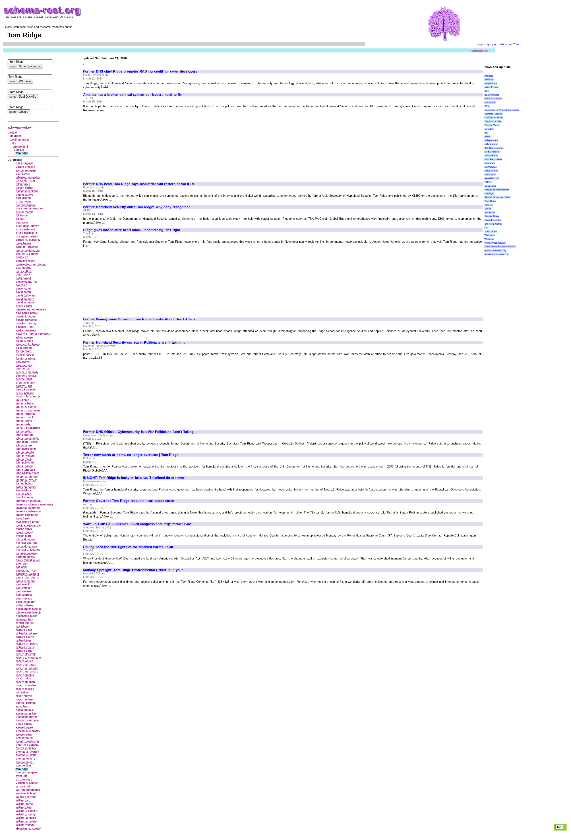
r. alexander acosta (28, 608)
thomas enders (25, 758)
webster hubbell (26, 793)
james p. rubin (25, 417)
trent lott (21, 776)
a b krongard (24, 163)
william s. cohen (26, 821)
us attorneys (24, 779)
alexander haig (25, 180)
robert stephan (25, 682)
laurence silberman (28, 501)
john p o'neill (24, 459)
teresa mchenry (26, 748)
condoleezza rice (27, 281)
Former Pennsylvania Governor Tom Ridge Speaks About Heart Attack (139, 319)
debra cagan (24, 306)
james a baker (25, 403)
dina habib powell (27, 313)
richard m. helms (27, 643)
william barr (23, 800)
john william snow (27, 473)
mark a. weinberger (28, 525)
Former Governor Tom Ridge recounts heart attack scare (128, 501)
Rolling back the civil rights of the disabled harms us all (128, 547)
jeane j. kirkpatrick (28, 428)
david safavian (25, 295)
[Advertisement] (120, 145)
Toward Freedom (493, 220)
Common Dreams (493, 114)
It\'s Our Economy (493, 148)
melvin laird (23, 535)
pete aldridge (24, 595)
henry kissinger (26, 389)
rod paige (22, 692)
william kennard (26, 817)
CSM (486, 106)
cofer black (23, 274)
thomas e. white (26, 755)
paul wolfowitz (25, 591)
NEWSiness (490, 167)
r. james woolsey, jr (28, 612)
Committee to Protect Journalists (501, 110)
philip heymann (25, 601)
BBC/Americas (491, 95)
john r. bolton (24, 466)
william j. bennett (26, 810)
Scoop (487, 208)
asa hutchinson (26, 205)
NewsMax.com (491, 178)
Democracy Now (492, 121)
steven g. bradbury (28, 730)
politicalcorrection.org (495, 250)
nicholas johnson (27, 553)
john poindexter (26, 462)
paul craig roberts (27, 577)
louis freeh (23, 518)
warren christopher (28, 789)
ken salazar (23, 494)
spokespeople (25, 710)
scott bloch (23, 706)
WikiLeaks (489, 235)
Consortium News (493, 117)
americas (16, 135)
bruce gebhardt (26, 229)
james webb (23, 424)
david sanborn (25, 299)
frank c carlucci (26, 358)
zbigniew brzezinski (28, 828)
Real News (490, 201)
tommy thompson (27, 772)
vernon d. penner (27, 783)
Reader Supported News (497, 197)
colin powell (23, 278)
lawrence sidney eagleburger (34, 504)
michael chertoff (26, 542)
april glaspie (24, 198)
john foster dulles (27, 441)
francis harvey (25, 354)
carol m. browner (27, 246)
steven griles (24, 734)
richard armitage (26, 633)
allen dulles (23, 184)
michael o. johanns (28, 549)
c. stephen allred (26, 236)
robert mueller (25, 675)
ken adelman (24, 490)
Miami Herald (491, 155)
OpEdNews (490, 186)
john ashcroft (24, 434)
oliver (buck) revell (28, 560)
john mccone (24, 445)
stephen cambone (27, 720)
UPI (486, 227)
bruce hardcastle (27, 232)
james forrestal (26, 413)
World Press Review (494, 243)
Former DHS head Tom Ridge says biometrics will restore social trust (138, 184)
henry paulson (25, 393)
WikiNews (489, 239)
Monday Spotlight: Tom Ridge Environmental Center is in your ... (135, 570)
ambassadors (24, 194)
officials (19, 149)
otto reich (22, 563)
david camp (23, 292)
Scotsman (489, 212)
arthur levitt (23, 201)
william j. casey (26, 814)
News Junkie (491, 170)
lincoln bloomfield (27, 514)
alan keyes (23, 173)
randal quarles (25, 622)
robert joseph (24, 661)
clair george (23, 267)
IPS (486, 133)
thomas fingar (25, 762)
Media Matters (491, 151)
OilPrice (488, 182)
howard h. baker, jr (28, 396)
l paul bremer (24, 497)
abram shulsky (25, 166)
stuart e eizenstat (27, 744)
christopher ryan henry (31, 264)
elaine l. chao (24, 340)
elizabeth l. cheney (28, 344)
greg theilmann (25, 382)
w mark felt (23, 786)
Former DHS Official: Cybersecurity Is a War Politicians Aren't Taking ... (140, 432)
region (13, 132)
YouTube (514, 44)
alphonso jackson (27, 191)
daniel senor (24, 288)
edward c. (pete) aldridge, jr (34, 334)
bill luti (20, 219)
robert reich (23, 678)
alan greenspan (26, 170)
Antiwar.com (490, 83)
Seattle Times (491, 216)
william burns (24, 804)
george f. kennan (27, 372)
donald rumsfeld (26, 319)
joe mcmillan (24, 431)
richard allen (24, 629)
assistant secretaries (29, 208)
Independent (491, 140)
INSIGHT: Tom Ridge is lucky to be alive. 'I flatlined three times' (134, 478)
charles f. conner (27, 253)
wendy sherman (26, 796)
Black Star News (493, 98)
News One (490, 174)
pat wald (21, 567)
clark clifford (24, 271)
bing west (22, 222)
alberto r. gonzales (28, 177)
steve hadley (24, 723)
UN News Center (493, 224)
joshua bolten (24, 483)
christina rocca (25, 260)
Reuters (488, 205)
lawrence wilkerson (28, 511)
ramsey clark (24, 619)
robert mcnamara (27, 671)
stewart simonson (27, 741)
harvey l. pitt (24, 386)
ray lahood (23, 626)
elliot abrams (24, 347)
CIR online (490, 102)
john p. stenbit (25, 452)
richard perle (24, 650)
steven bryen (24, 727)
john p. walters (25, 455)
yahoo (503, 44)
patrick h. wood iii (27, 574)
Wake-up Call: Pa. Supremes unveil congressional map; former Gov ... (138, 524)
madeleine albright (28, 522)
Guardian (489, 129)
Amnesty (488, 79)
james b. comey (26, 407)
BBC (486, 91)
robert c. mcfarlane (28, 657)
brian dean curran (27, 226)
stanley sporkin (26, 713)
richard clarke (25, 636)
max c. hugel (24, 532)
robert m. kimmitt (27, 668)
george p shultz (26, 375)
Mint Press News (493, 159)
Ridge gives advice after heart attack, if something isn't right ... (133, 230)
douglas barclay (26, 323)
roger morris (24, 695)
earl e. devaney (26, 330)
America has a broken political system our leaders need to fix (132, 94)
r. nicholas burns (26, 616)
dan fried (21, 285)
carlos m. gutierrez (28, 239)
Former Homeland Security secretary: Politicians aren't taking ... (134, 342)
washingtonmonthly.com (496, 254)
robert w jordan (26, 685)
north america (20, 139)
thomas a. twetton (27, 751)
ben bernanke (25, 212)
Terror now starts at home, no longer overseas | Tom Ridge (130, 455)
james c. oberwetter (29, 410)
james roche (24, 420)
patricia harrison (26, 570)
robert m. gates (26, 664)
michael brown (25, 539)
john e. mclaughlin (27, 438)
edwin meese (24, 337)
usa (14, 142)
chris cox (22, 257)
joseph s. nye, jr (26, 480)
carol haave (23, 243)
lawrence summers (28, 507)
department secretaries (31, 309)
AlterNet (488, 76)
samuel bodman (26, 702)
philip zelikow (24, 605)
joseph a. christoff (27, 476)
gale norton (23, 361)
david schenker (26, 302)
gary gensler (24, 365)
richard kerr (23, 640)
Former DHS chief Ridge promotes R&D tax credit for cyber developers (140, 71)
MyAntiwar (489, 163)
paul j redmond (25, 581)
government (20, 146)
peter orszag (24, 598)
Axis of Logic (491, 87)
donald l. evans (25, 316)
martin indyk (24, 528)
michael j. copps (26, 546)
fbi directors (24, 351)
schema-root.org (20, 127)
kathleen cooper (26, 487)
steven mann (24, 737)
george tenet (24, 379)
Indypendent (491, 144)
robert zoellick (25, 689)
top (559, 827)
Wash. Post (490, 231)
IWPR (487, 136)
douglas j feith (25, 326)
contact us (479, 50)
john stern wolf (25, 469)
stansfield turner (26, 716)
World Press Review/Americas (499, 246)
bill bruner (22, 215)
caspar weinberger (28, 250)
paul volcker (24, 588)
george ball (23, 368)
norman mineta (25, 556)
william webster (26, 824)
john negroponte (26, 448)
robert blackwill (26, 654)
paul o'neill (23, 584)
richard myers (25, 647)
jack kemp (22, 400)
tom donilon (23, 765)
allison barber (25, 187)
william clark (24, 807)
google (491, 44)
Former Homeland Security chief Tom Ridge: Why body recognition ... (138, 207)
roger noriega (24, 699)
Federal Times (491, 125)
